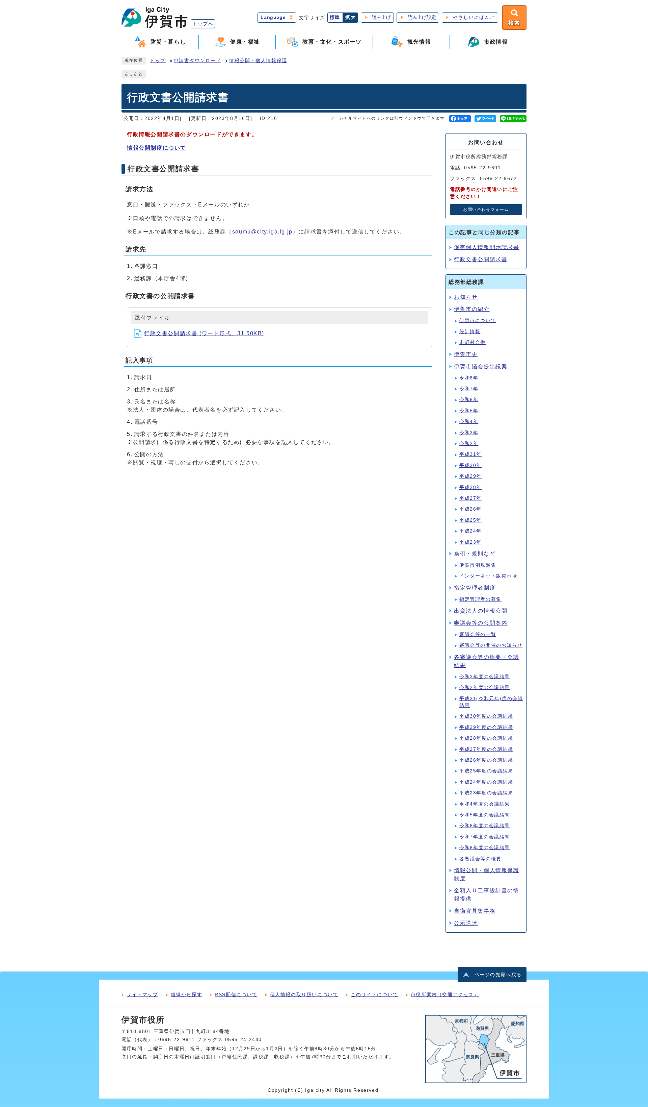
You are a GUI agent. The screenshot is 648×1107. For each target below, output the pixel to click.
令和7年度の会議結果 (484, 836)
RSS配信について (236, 994)
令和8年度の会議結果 (484, 847)
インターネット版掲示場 (488, 576)
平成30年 (470, 465)
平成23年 (470, 542)
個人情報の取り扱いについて (304, 994)
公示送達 (466, 923)
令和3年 (468, 432)
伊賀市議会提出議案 (480, 366)
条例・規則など (474, 554)
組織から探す (186, 994)
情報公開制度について (156, 148)
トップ (158, 60)
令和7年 (468, 388)
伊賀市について (477, 320)
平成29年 (470, 476)
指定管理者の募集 (480, 599)
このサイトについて (374, 994)
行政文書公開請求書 (480, 259)
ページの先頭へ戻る (498, 974)
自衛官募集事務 (474, 911)
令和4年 (468, 421)
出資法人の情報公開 (480, 611)
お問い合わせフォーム (486, 209)
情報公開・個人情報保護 (258, 60)
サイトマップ (142, 994)
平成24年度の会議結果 (486, 782)
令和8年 (468, 377)
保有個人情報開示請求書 (486, 247)
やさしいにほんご (474, 17)
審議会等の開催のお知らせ (490, 645)
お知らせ (466, 297)
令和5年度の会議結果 (484, 814)
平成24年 (470, 531)
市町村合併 (472, 342)
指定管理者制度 (474, 588)
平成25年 (470, 520)
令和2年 (468, 443)
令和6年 (468, 399)
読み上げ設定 (422, 17)
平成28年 (470, 487)
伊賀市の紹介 (472, 309)
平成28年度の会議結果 (486, 738)
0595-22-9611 (176, 1039)
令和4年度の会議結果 (484, 804)
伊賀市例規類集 (477, 565)
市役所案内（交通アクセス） (445, 994)
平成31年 (470, 454)
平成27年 (470, 498)
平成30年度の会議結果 (486, 716)
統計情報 (469, 331)
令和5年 (468, 410)
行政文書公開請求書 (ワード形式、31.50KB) (204, 333)
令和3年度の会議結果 (484, 676)
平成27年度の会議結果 (486, 749)
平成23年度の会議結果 (486, 792)
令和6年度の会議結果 (484, 825)
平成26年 (470, 509)
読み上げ (381, 17)
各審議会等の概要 (480, 858)
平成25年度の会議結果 (486, 770)
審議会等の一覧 (477, 634)
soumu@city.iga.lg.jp (262, 232)
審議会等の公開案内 (480, 623)
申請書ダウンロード (197, 60)
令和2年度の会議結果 (484, 687)
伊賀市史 (466, 354)
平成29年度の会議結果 (486, 727)
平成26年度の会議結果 (486, 760)
